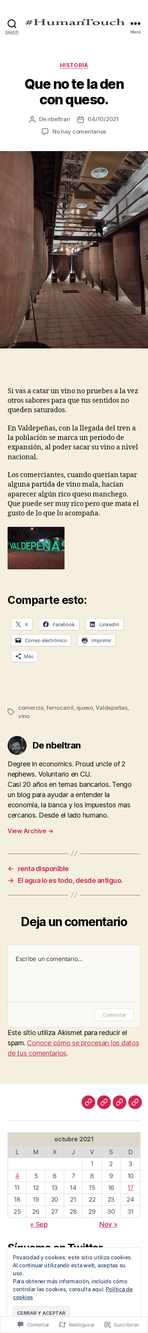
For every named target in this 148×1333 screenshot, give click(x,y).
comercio (31, 707)
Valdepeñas (111, 707)
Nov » (108, 1224)
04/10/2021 (103, 119)
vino (24, 716)
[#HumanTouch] (104, 1102)
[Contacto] (135, 1102)
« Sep (39, 1224)
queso (84, 707)
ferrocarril (59, 707)
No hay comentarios (79, 131)
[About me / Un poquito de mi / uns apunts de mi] (119, 1102)
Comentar (114, 1015)
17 (130, 1187)
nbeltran (58, 119)
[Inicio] (88, 1102)
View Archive (30, 831)
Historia (74, 65)
